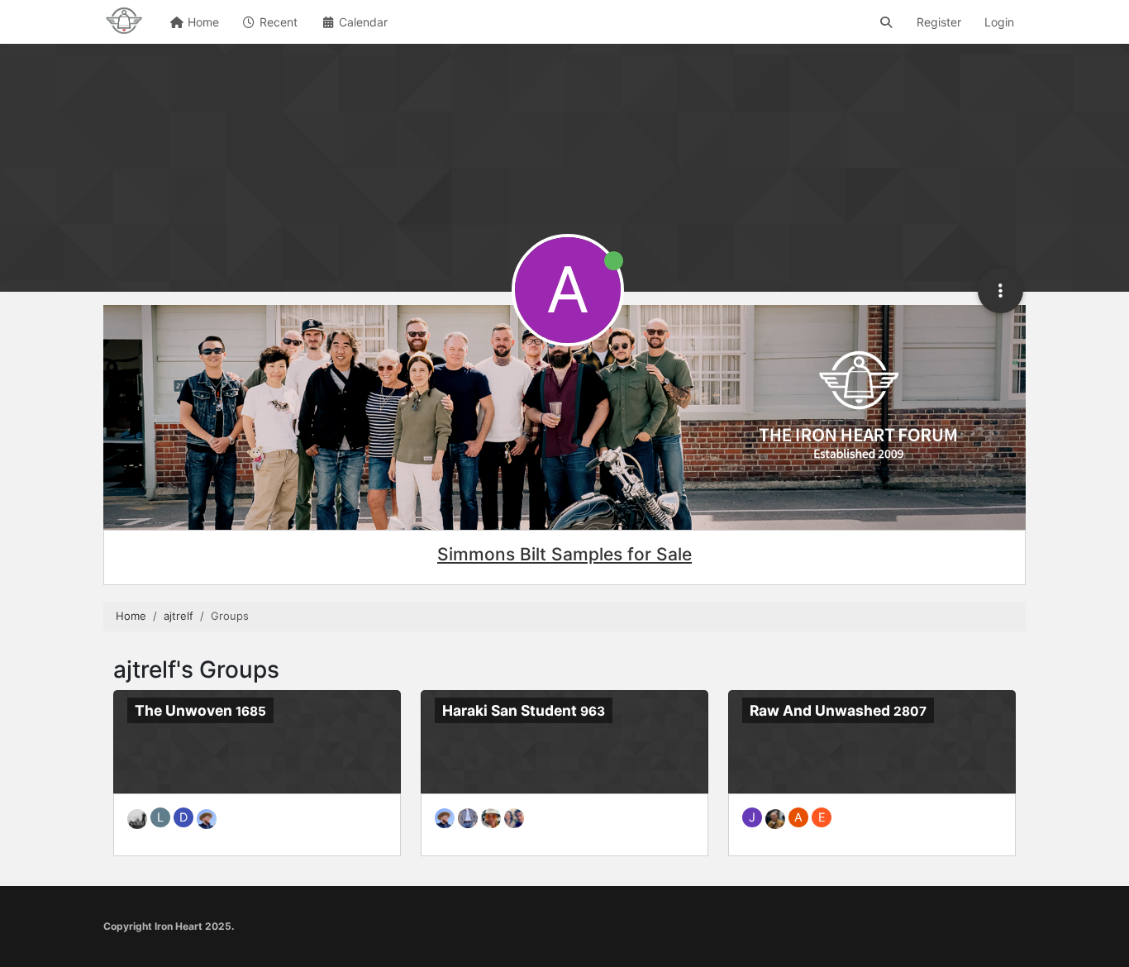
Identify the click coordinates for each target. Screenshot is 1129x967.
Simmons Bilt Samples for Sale (564, 554)
